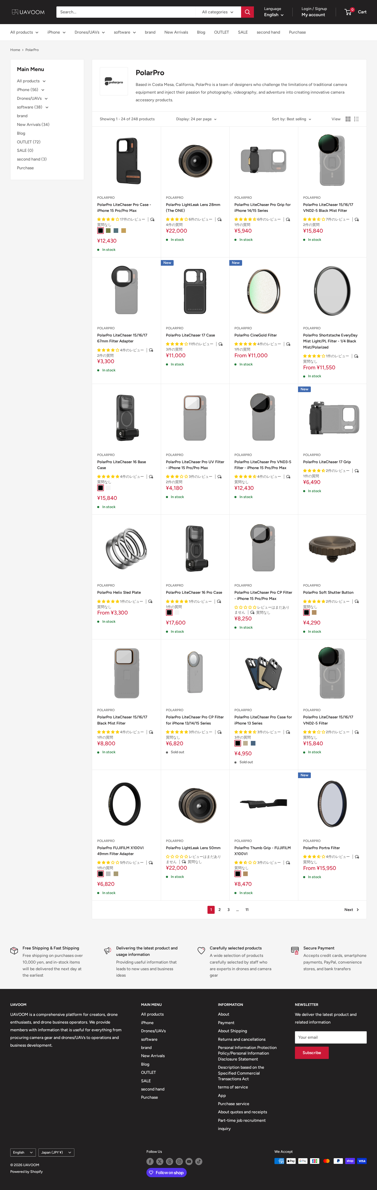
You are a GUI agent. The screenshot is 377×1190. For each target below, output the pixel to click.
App (222, 1095)
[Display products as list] (356, 119)
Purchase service (233, 1103)
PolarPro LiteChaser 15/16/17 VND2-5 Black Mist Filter (328, 207)
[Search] (247, 12)
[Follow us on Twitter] (159, 1161)
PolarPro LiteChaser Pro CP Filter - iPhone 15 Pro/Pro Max (263, 595)
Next (348, 909)
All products (21, 32)
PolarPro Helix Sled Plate (119, 592)
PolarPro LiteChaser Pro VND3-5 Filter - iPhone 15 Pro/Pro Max (262, 465)
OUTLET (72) (29, 142)
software (122, 32)
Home (15, 50)
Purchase (297, 32)
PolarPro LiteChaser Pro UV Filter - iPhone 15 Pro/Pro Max (195, 465)
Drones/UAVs (87, 32)
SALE (243, 32)
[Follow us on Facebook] (150, 1161)
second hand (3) (32, 159)
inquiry (224, 1128)
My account (313, 14)
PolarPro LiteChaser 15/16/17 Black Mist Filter (122, 720)
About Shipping (232, 1030)
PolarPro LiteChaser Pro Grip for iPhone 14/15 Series (262, 207)
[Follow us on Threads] (169, 1161)
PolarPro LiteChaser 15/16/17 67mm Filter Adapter (122, 338)
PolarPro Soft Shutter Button (328, 592)
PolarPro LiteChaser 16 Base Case (121, 465)
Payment (226, 1022)
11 (247, 909)
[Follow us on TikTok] (198, 1161)
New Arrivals (176, 32)
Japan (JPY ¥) (52, 1152)
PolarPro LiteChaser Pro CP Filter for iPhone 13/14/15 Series (195, 720)
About (223, 1014)
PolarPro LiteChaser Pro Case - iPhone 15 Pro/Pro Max (124, 207)
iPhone (53, 32)
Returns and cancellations (241, 1039)
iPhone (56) (28, 89)
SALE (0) (25, 150)
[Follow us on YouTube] (189, 1161)
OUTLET (221, 32)
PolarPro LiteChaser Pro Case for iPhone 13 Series (263, 720)
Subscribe (312, 1052)
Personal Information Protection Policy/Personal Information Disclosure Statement (247, 1053)
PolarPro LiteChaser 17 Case (190, 335)
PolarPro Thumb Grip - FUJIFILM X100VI (262, 851)
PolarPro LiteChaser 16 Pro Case (194, 592)
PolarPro (32, 50)
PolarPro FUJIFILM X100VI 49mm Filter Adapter (120, 851)
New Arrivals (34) (33, 124)
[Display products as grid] (348, 119)
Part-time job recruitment (242, 1120)
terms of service (233, 1087)
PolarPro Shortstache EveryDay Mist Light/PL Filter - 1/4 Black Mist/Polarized (330, 341)
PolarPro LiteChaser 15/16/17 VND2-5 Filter (328, 720)
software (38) (30, 107)
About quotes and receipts (242, 1111)
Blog (201, 32)
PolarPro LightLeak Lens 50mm (193, 848)
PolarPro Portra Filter (321, 848)
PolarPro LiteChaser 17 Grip (327, 462)
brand (150, 32)
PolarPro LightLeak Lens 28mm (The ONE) (193, 207)
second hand (268, 32)
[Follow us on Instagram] (179, 1161)
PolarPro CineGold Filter (255, 335)
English (18, 1152)
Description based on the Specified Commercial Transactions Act (241, 1073)
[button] (108, 219)
